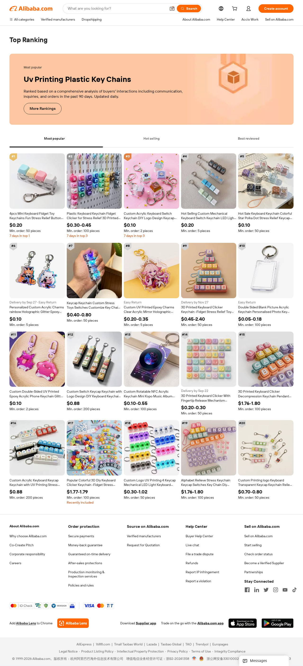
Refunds (192, 563)
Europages (220, 644)
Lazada (152, 644)
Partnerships (253, 572)
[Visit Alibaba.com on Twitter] (266, 590)
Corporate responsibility (27, 554)
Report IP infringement (202, 572)
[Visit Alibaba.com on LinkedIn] (256, 590)
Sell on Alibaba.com (258, 536)
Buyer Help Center (199, 536)
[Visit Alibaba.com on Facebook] (247, 590)
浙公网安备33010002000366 (229, 659)
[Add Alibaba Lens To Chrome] (73, 623)
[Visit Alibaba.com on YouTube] (285, 590)
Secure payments (81, 536)
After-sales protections (85, 563)
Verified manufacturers (144, 536)
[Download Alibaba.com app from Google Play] (278, 623)
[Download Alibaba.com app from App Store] (242, 623)
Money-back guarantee (85, 545)
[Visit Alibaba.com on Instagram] (275, 590)
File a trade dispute (200, 554)
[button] (172, 8)
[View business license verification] (194, 659)
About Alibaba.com (24, 526)
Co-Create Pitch (21, 545)
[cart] (235, 9)
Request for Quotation (143, 545)
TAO (188, 644)
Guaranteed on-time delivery (89, 554)
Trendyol (202, 644)
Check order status (258, 554)
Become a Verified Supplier (264, 563)
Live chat (192, 545)
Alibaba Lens (26, 623)
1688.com (103, 644)
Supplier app (146, 623)
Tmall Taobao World (128, 644)
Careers (15, 563)
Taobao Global (171, 644)
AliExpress (84, 644)
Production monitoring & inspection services (86, 574)
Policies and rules (81, 585)
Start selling (253, 545)
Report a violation (198, 581)
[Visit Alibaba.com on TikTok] (294, 590)
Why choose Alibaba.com (28, 536)
